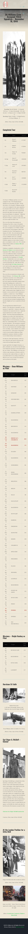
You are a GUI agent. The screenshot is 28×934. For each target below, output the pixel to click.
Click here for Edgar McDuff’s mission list (13, 811)
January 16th (18, 243)
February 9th (17, 276)
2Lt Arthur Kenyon (16, 264)
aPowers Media (20, 927)
